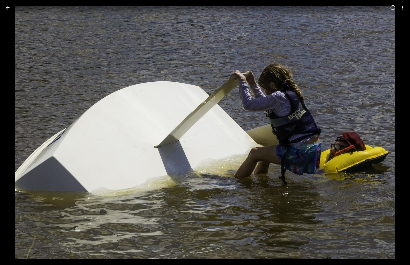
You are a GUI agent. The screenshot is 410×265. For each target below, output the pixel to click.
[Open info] (393, 7)
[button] (13, 132)
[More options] (402, 7)
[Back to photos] (7, 7)
